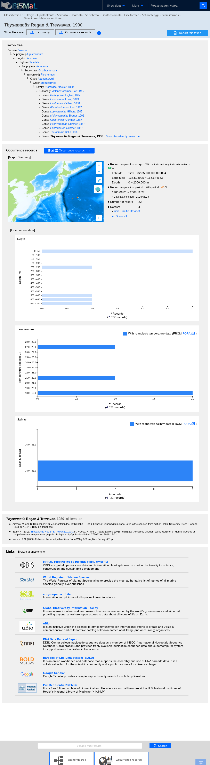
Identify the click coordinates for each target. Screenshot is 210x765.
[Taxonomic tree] (71, 753)
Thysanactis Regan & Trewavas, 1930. (52, 531)
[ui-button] (203, 5)
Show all (121, 216)
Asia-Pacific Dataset (127, 211)
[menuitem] (115, 5)
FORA (187, 333)
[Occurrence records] (121, 753)
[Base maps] (98, 189)
